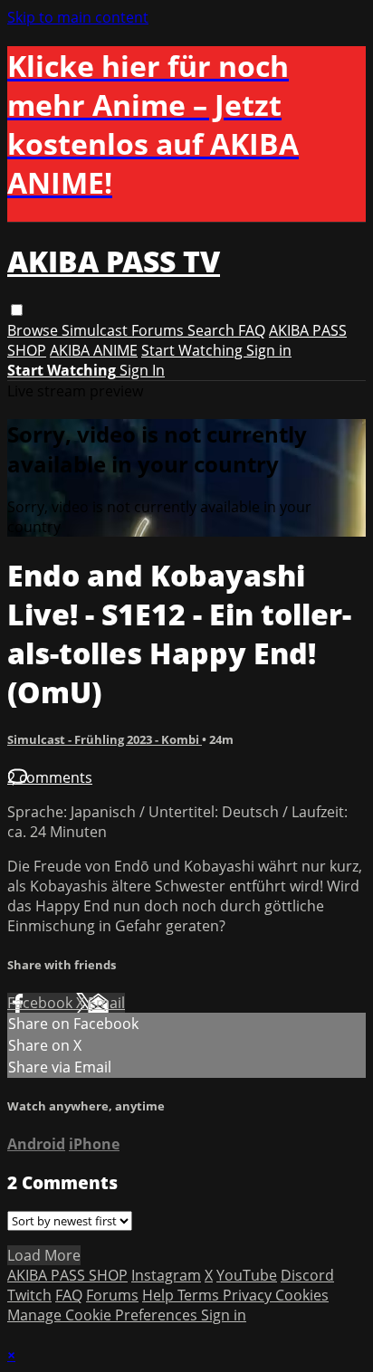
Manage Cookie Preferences (104, 1315)
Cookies (302, 1295)
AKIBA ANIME (94, 350)
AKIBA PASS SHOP (67, 1275)
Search (212, 330)
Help (159, 1295)
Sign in (269, 350)
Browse (34, 330)
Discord (307, 1275)
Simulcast (96, 330)
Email (106, 1003)
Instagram (166, 1275)
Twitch (29, 1295)
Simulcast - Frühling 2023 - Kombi (104, 739)
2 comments (49, 777)
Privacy (249, 1295)
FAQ (251, 330)
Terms (200, 1295)
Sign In (142, 370)
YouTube (246, 1275)
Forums (159, 330)
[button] (17, 310)
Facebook (41, 1003)
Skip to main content (77, 17)
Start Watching (193, 350)
